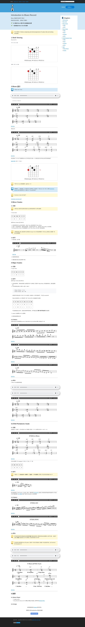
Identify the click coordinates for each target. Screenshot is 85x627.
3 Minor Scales (16, 202)
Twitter (27, 1)
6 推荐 (13, 594)
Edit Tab (12, 126)
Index (69, 7)
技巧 (64, 27)
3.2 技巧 (13, 237)
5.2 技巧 (13, 471)
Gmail (23, 1)
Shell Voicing (65, 20)
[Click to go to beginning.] (14, 104)
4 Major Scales (16, 263)
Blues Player (66, 48)
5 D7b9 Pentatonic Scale (20, 424)
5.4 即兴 (13, 533)
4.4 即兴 (13, 380)
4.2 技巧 (13, 279)
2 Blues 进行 (15, 86)
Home (63, 7)
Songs (65, 50)
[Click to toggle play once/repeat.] (12, 104)
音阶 (64, 25)
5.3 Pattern (14, 497)
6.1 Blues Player (15, 597)
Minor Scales (65, 23)
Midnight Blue (42, 600)
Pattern (65, 34)
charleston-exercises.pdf (16, 199)
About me (16, 1)
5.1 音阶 (13, 427)
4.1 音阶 (13, 266)
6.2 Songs (14, 604)
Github (20, 1)
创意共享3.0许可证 (36, 619)
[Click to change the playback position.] (33, 104)
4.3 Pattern (14, 319)
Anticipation (36, 492)
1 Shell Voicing (16, 38)
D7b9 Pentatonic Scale (67, 38)
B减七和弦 (13, 161)
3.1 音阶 (13, 206)
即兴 (64, 36)
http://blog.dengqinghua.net (20, 7)
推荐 (64, 47)
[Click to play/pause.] (16, 104)
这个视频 (20, 494)
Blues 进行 (65, 21)
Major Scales (65, 29)
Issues (35, 607)
